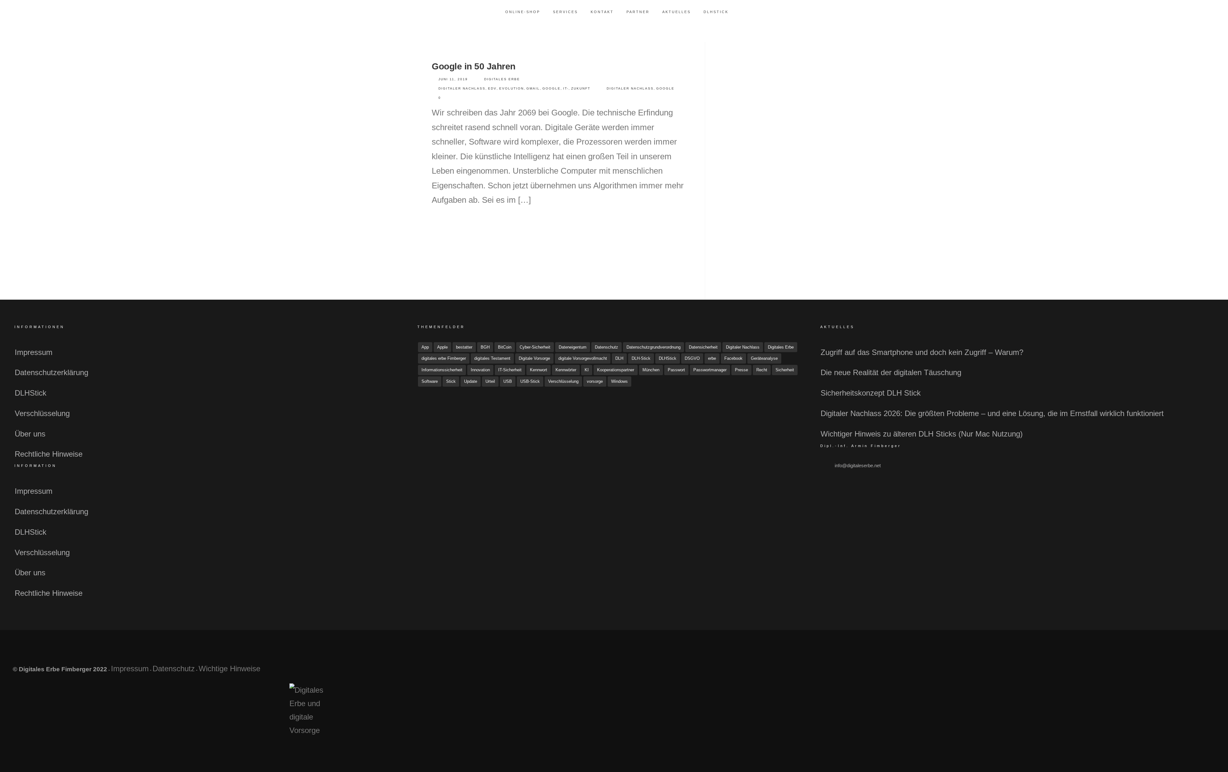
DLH (619, 358)
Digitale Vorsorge (534, 358)
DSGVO (692, 358)
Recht (761, 369)
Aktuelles (676, 12)
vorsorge (595, 381)
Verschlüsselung (42, 413)
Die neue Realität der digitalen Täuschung (891, 372)
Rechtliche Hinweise (49, 454)
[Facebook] (1157, 672)
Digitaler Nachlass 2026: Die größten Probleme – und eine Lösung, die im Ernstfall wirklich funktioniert (992, 413)
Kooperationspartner (615, 369)
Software (429, 381)
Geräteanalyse (764, 358)
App (425, 347)
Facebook (733, 358)
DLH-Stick (641, 358)
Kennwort (538, 369)
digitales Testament (492, 358)
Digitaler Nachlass (461, 88)
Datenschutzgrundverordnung (653, 347)
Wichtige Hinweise (229, 668)
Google (551, 88)
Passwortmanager (710, 369)
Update (470, 381)
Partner (637, 12)
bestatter (464, 347)
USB (507, 381)
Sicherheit (784, 369)
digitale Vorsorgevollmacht (582, 358)
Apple (442, 347)
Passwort (676, 369)
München (650, 369)
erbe (712, 358)
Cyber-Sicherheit (535, 347)
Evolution (511, 88)
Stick (451, 381)
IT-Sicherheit (510, 369)
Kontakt (602, 12)
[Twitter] (1172, 672)
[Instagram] (1187, 672)
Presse (741, 369)
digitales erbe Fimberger (443, 358)
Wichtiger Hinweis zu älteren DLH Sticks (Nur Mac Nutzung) (922, 433)
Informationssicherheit (441, 369)
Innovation (480, 369)
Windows (619, 381)
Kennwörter (565, 369)
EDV (492, 88)
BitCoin (504, 347)
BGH (485, 347)
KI (587, 369)
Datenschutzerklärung (51, 372)
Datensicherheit (703, 347)
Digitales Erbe (502, 79)
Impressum (33, 352)
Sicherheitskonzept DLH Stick (871, 393)
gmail (533, 88)
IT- (566, 88)
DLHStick (716, 12)
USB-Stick (530, 381)
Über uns (30, 433)
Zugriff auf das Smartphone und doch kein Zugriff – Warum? (922, 352)
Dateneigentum (572, 347)
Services (565, 12)
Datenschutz (606, 347)
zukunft (580, 88)
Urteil (490, 381)
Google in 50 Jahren (474, 66)
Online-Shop (522, 12)
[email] (1202, 672)
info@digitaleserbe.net (858, 465)
